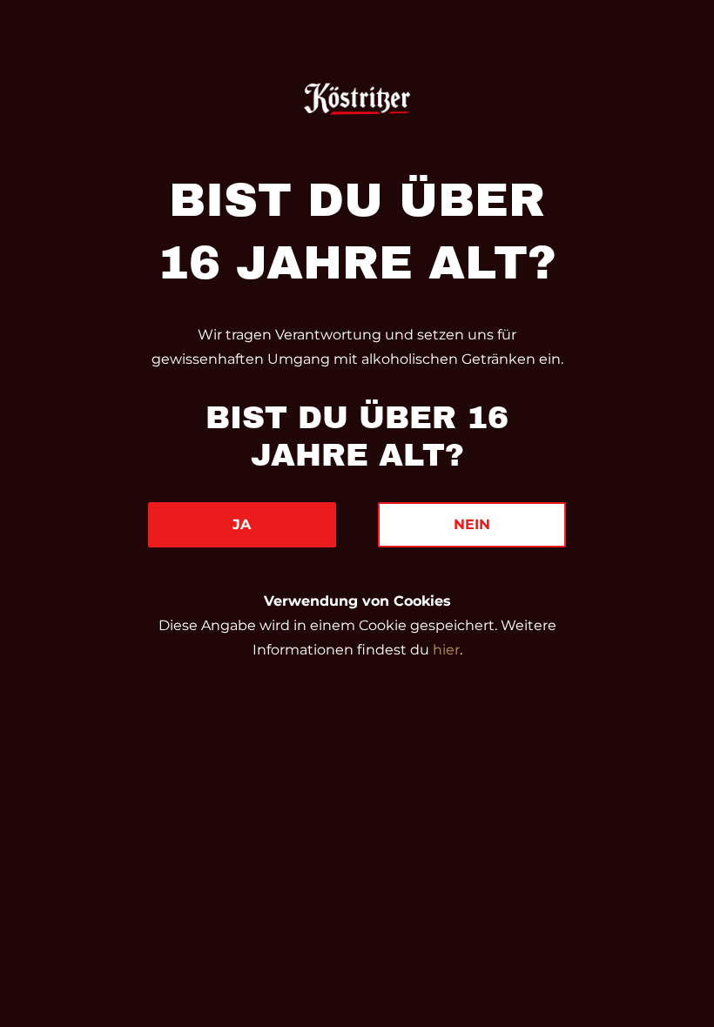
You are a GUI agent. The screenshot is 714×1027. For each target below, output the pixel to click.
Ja (241, 524)
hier (446, 649)
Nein (472, 524)
